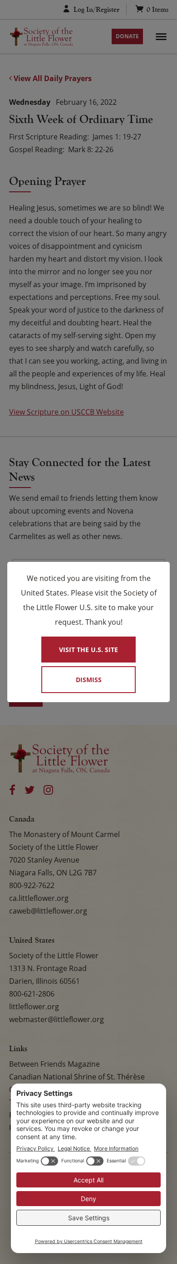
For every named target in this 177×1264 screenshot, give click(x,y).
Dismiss (89, 679)
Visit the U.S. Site (88, 649)
